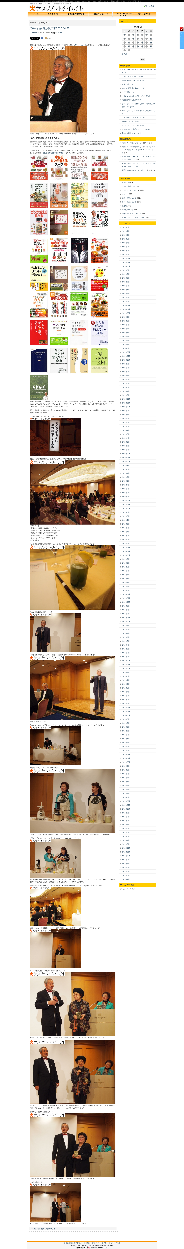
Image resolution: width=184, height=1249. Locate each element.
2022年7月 (126, 419)
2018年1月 (126, 590)
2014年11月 (126, 711)
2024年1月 (126, 348)
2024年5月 (126, 333)
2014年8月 (126, 723)
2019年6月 (126, 524)
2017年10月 (126, 602)
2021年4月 (126, 438)
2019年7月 (126, 520)
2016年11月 (126, 618)
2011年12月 (126, 848)
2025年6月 (126, 282)
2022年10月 (126, 407)
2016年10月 (126, 622)
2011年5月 (126, 875)
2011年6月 (126, 871)
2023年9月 (126, 364)
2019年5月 (126, 528)
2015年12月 (126, 661)
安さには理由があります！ (131, 133)
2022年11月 (126, 403)
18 (138, 42)
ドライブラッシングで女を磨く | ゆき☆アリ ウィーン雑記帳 (138, 150)
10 (133, 39)
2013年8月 (126, 770)
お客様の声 (126, 182)
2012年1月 (126, 844)
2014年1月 (126, 750)
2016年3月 (126, 649)
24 (133, 46)
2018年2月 (126, 586)
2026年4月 (126, 243)
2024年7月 (126, 325)
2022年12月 (126, 399)
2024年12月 (126, 305)
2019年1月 (126, 543)
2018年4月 (126, 579)
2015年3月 (126, 696)
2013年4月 (126, 786)
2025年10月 (126, 266)
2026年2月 (126, 251)
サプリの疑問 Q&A (128, 186)
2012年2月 (126, 840)
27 (146, 46)
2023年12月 (126, 352)
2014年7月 (126, 727)
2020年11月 (126, 458)
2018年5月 (126, 575)
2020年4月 (126, 485)
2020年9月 (126, 465)
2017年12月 (126, 594)
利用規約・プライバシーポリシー (96, 1243)
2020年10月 (126, 461)
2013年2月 (126, 793)
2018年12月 (126, 547)
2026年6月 (126, 235)
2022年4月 (126, 430)
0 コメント (62, 33)
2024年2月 (126, 344)
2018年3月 (126, 583)
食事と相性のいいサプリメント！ (134, 80)
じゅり (136, 166)
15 (125, 42)
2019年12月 (126, 501)
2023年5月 (126, 379)
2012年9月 (126, 813)
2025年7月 (126, 278)
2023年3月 (126, 387)
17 (133, 42)
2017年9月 (126, 606)
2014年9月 (126, 719)
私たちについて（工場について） (134, 218)
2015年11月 (126, 664)
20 (146, 42)
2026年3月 (126, 247)
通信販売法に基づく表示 (72, 1243)
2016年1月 (126, 657)
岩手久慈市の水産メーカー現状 (133, 170)
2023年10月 (126, 360)
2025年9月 (126, 270)
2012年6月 (126, 825)
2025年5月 (126, 286)
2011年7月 (126, 868)
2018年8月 (126, 563)
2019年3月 (126, 536)
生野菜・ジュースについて (131, 214)
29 (125, 50)
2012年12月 (126, 801)
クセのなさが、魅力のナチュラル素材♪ (136, 129)
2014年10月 (126, 715)
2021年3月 (126, 442)
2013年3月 (126, 789)
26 (142, 46)
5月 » (126, 54)
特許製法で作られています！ (132, 100)
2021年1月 (126, 450)
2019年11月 (126, 504)
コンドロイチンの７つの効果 (132, 76)
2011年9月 (126, 860)
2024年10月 (126, 313)
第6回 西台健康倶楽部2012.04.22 (49, 28)
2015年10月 (126, 668)
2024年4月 (126, 337)
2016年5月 (126, 641)
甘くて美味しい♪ (128, 92)
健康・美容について (48, 1229)
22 (125, 46)
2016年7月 (126, 633)
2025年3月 (126, 294)
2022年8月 (126, 415)
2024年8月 (126, 321)
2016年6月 (126, 637)
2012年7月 (126, 821)
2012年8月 (126, 817)
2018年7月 (126, 567)
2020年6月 (126, 477)
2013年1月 (126, 797)
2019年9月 (126, 512)
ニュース (36, 1229)
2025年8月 (126, 274)
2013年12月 (126, 754)
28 (151, 46)
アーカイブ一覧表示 (127, 889)
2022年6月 (126, 422)
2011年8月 (126, 864)
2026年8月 (126, 227)
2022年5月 (126, 426)
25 (138, 46)
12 (142, 39)
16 (129, 42)
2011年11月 (126, 852)
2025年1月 (126, 301)
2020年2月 (126, 493)
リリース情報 (115, 1243)
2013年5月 (126, 782)
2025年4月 (126, 290)
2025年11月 (126, 262)
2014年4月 (126, 739)
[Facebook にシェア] (42, 38)
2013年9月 (126, 766)
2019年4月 (126, 532)
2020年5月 (126, 481)
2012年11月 (126, 805)
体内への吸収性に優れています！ (134, 88)
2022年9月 (126, 411)
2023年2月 (126, 391)
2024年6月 (126, 329)
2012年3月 (126, 836)
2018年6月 (126, 571)
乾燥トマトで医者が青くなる (132, 143)
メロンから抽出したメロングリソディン (136, 96)
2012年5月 (126, 828)
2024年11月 (126, 309)
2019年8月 (126, 516)
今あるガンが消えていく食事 (53, 153)
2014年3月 (126, 743)
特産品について (127, 210)
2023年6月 (126, 376)
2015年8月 (126, 676)
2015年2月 (126, 700)
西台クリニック (80, 45)
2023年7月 (126, 372)
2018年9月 (126, 559)
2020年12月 (126, 454)
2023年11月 (126, 356)
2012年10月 (126, 809)
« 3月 (121, 54)
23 (129, 46)
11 (138, 39)
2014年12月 (126, 707)
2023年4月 (126, 383)
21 (151, 42)
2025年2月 (126, 297)
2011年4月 (126, 879)
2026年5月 (126, 239)
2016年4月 (126, 645)
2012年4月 (126, 832)
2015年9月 (126, 672)
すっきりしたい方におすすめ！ (133, 125)
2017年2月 (126, 610)
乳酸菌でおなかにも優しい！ (132, 121)
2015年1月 (126, 704)
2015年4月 (126, 692)
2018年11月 (126, 551)
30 (129, 50)
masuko (35, 33)
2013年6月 (126, 778)
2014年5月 (126, 735)
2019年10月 (126, 508)
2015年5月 (126, 688)
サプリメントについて (130, 190)
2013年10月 (126, 762)
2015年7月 (126, 680)
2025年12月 (126, 258)
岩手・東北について (129, 202)
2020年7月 (126, 473)
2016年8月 (126, 629)
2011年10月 (126, 856)
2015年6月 (126, 684)
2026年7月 (126, 231)
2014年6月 (126, 731)
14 (151, 39)
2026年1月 (126, 255)
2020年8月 (126, 469)
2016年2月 (126, 653)
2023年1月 (126, 395)
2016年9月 (126, 625)
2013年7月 (126, 774)
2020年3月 (126, 489)
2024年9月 (126, 317)
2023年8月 (126, 368)
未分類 (124, 206)
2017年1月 (126, 614)
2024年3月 (126, 340)
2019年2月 (126, 540)
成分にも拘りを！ (128, 84)
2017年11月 (126, 598)
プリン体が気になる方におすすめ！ (135, 117)
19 (142, 42)
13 (146, 39)
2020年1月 (126, 497)
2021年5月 (126, 434)
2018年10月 (126, 555)
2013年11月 (126, 758)
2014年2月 (126, 746)
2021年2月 (126, 446)
